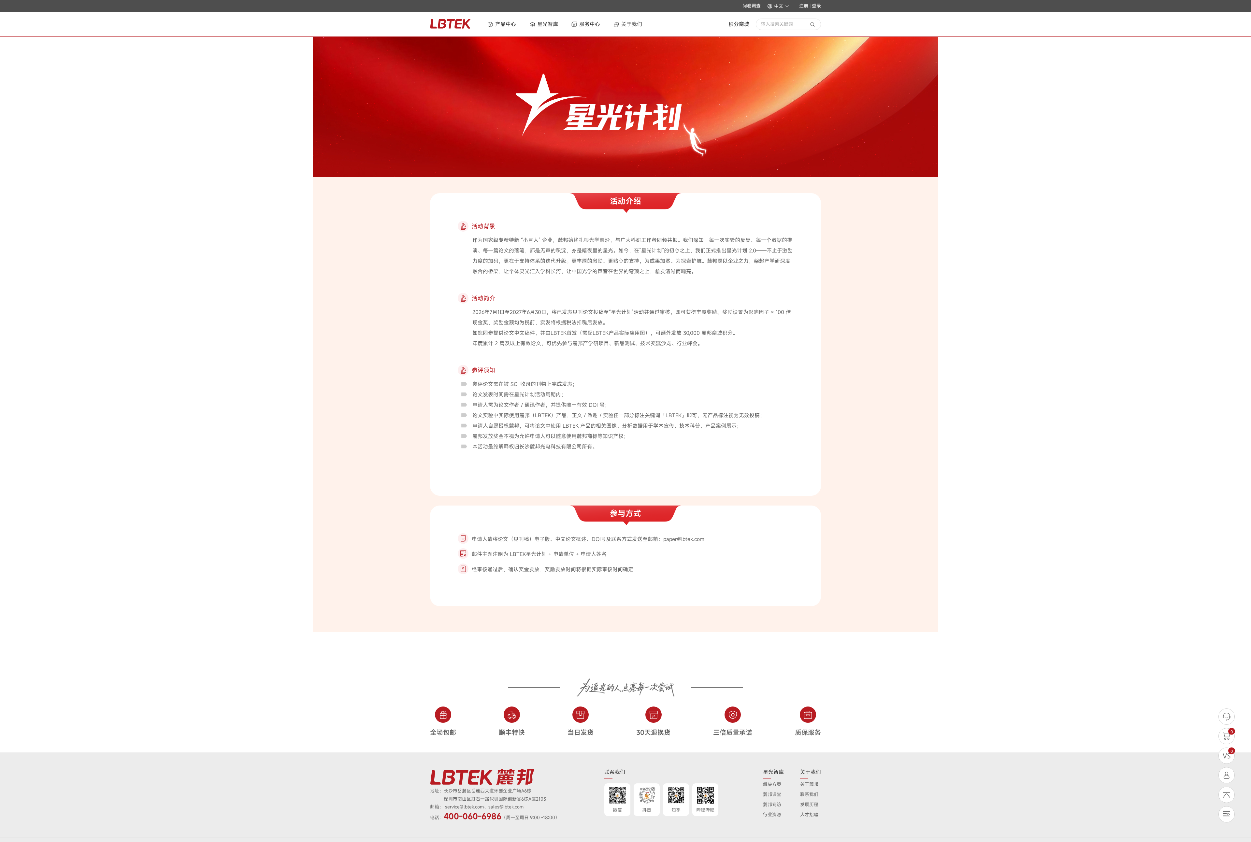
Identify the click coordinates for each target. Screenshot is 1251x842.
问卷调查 (751, 5)
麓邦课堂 (772, 794)
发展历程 (809, 804)
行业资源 (772, 814)
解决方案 (772, 784)
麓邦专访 (772, 804)
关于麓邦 (809, 784)
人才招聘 (809, 814)
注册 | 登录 (810, 6)
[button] (778, 6)
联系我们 (809, 794)
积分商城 (738, 24)
